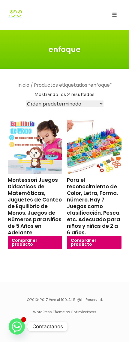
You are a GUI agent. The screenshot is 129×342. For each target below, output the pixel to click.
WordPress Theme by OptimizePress (64, 312)
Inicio (23, 85)
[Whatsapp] (17, 326)
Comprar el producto (24, 243)
